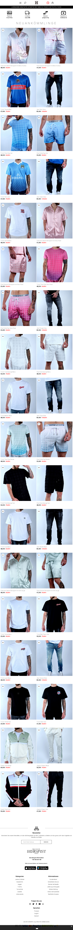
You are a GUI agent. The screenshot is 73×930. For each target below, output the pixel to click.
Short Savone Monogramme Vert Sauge (48, 590)
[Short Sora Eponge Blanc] (54, 352)
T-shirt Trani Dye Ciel (6, 153)
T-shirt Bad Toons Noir (43, 634)
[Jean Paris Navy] (54, 89)
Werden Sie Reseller (53, 884)
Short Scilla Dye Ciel (42, 153)
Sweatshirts (19, 882)
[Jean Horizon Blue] (54, 658)
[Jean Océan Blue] (54, 177)
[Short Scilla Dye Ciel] (54, 133)
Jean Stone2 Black (42, 547)
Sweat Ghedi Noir (5, 809)
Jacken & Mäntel (19, 879)
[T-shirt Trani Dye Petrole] (18, 439)
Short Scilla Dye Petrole (43, 459)
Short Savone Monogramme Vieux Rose (12, 284)
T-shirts (20, 886)
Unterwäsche (19, 894)
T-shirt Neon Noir (41, 722)
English (36, 913)
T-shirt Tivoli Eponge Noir (8, 503)
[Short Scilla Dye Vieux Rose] (18, 308)
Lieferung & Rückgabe (53, 886)
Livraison (27, 16)
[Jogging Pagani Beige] (54, 745)
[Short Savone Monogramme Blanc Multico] (54, 46)
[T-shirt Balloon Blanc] (18, 395)
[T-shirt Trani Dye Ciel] (18, 133)
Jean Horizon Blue (42, 678)
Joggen (20, 884)
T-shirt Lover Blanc (6, 678)
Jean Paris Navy (41, 109)
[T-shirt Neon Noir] (54, 702)
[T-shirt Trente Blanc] (18, 614)
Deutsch (36, 916)
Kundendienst (53, 879)
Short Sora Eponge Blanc (43, 372)
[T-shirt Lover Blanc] (18, 658)
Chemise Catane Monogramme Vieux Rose (49, 240)
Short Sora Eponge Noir (43, 503)
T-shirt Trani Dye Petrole (7, 459)
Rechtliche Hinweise (53, 894)
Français (36, 911)
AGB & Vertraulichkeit (53, 891)
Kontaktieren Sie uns (53, 882)
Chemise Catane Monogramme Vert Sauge (13, 590)
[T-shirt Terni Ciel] (18, 177)
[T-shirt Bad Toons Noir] (54, 614)
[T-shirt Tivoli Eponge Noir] (18, 483)
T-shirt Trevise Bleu (6, 109)
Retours (45, 16)
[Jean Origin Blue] (54, 395)
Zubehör (19, 891)
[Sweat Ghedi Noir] (18, 789)
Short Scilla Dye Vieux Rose (8, 328)
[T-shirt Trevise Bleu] (18, 89)
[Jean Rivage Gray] (54, 308)
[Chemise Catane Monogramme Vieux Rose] (54, 220)
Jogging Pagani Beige (43, 765)
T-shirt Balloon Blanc (6, 415)
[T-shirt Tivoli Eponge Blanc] (18, 352)
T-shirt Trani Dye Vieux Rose (45, 284)
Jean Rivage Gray (42, 328)
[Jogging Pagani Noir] (54, 789)
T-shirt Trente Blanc (6, 634)
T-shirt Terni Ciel (5, 197)
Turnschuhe (20, 889)
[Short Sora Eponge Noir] (54, 483)
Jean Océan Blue (41, 197)
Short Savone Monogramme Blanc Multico (48, 65)
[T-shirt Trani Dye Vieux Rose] (54, 264)
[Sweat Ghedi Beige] (18, 745)
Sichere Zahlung (53, 889)
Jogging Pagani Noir (42, 809)
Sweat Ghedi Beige (6, 765)
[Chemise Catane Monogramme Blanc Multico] (18, 46)
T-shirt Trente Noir (6, 722)
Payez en (9, 16)
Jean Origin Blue (41, 415)
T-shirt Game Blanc (6, 240)
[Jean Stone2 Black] (54, 527)
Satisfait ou (63, 16)
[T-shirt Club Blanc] (18, 527)
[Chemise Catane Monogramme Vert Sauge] (18, 570)
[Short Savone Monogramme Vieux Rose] (18, 264)
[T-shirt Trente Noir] (18, 702)
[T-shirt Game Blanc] (18, 220)
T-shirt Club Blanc (5, 547)
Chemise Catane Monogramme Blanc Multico (13, 65)
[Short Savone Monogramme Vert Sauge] (54, 570)
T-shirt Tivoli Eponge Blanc (8, 372)
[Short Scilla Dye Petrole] (54, 439)
